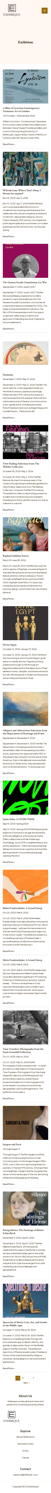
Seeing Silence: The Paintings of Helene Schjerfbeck (23, 1231)
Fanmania (8, 374)
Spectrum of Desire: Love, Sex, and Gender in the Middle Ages (25, 1324)
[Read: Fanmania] (25, 353)
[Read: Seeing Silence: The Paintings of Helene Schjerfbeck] (25, 1208)
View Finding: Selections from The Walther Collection (21, 465)
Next (27, 1382)
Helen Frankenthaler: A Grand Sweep (22, 908)
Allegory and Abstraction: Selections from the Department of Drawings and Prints (25, 732)
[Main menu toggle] (45, 11)
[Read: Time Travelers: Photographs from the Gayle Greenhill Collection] (25, 1027)
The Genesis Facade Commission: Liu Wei (25, 282)
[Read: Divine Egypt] (25, 623)
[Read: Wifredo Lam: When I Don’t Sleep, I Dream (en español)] (25, 168)
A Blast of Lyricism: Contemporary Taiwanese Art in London (21, 109)
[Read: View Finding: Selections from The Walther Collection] (25, 442)
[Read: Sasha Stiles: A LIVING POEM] (25, 797)
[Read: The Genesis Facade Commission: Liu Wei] (25, 260)
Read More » (9, 144)
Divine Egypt (10, 644)
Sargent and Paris (12, 1144)
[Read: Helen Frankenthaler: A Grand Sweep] (25, 886)
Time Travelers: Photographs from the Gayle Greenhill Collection (23, 1050)
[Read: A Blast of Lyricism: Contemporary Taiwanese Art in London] (25, 86)
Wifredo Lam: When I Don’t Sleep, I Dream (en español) (22, 192)
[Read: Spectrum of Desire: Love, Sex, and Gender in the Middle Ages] (25, 1300)
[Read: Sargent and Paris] (25, 1122)
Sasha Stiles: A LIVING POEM (18, 819)
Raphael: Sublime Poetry (16, 555)
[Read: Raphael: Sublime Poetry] (25, 534)
